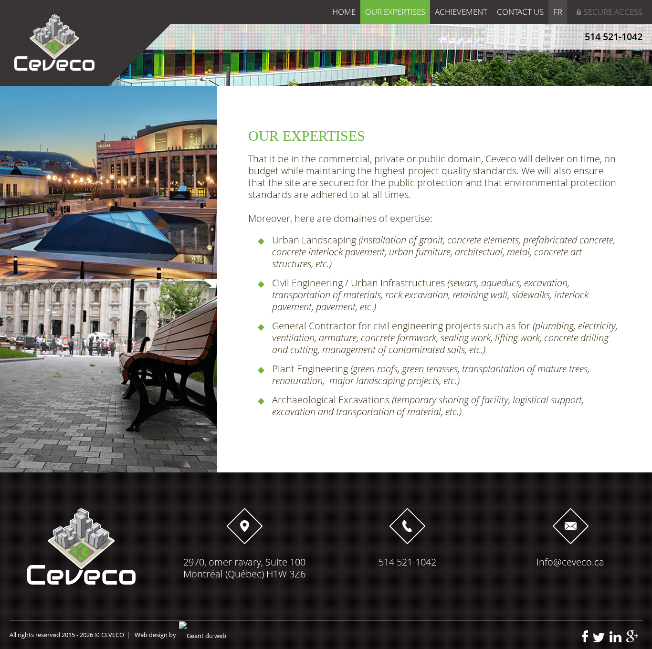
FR (557, 11)
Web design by (155, 634)
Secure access (613, 11)
